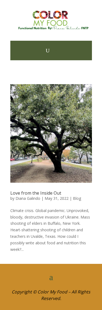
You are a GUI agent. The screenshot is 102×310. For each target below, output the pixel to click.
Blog (77, 198)
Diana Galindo (28, 198)
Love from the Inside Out (35, 193)
